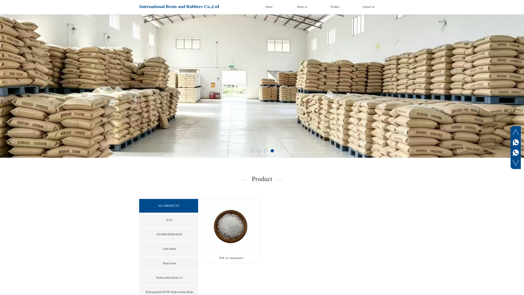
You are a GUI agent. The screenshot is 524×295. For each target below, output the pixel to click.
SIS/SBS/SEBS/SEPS (169, 234)
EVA (169, 220)
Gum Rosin (169, 248)
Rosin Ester (169, 263)
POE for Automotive (231, 258)
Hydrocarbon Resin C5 (169, 277)
